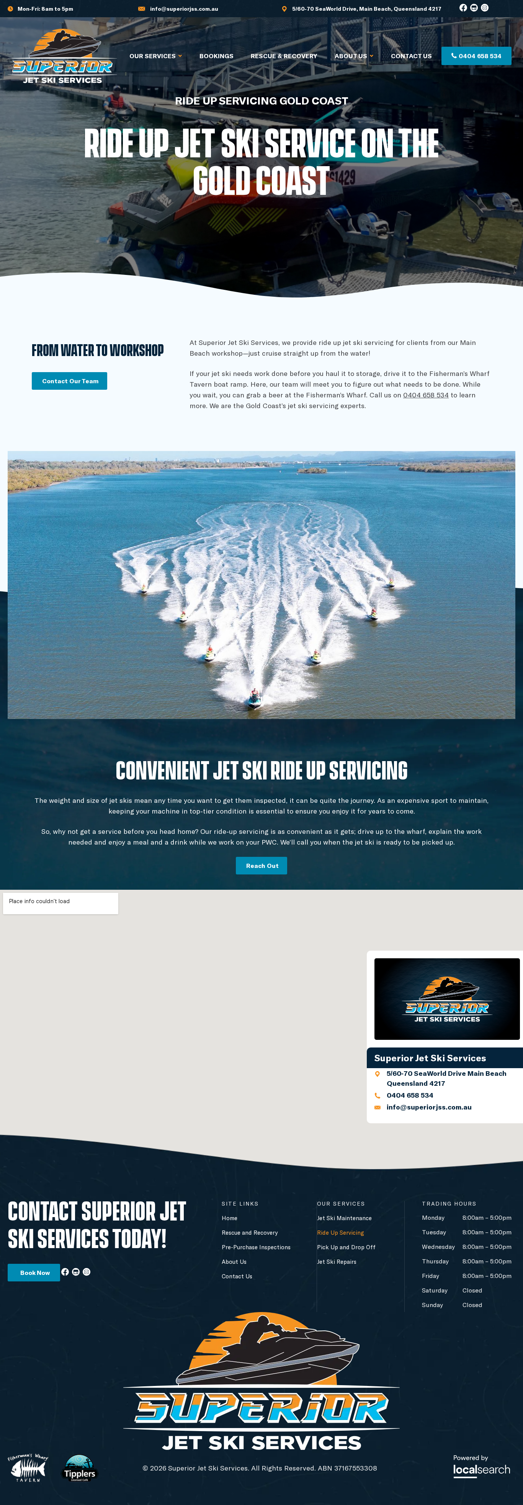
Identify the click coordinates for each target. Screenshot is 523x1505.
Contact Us (411, 55)
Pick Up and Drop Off (346, 1247)
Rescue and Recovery (250, 1232)
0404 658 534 (426, 395)
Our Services (152, 55)
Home (229, 1217)
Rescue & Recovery (284, 55)
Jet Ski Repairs (336, 1261)
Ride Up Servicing (340, 1232)
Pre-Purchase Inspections (256, 1247)
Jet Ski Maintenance (344, 1217)
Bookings (216, 55)
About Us (351, 55)
